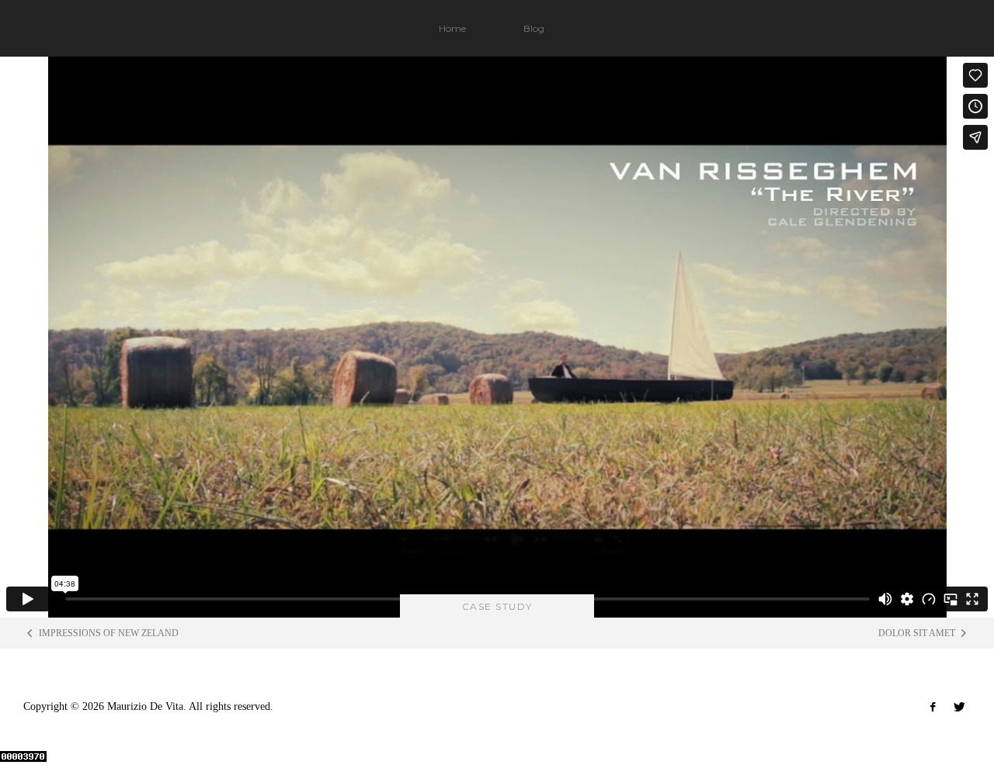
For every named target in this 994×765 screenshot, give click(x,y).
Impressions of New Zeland (109, 633)
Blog (533, 28)
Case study (497, 606)
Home (452, 28)
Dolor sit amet (916, 633)
